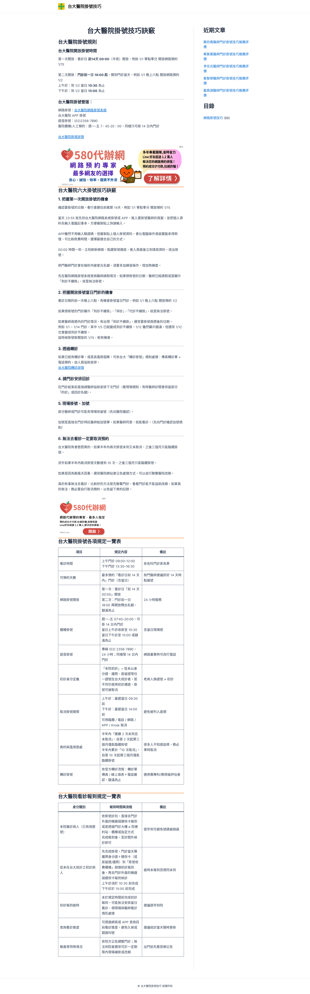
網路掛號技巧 (213, 118)
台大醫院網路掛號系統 (90, 110)
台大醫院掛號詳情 (71, 137)
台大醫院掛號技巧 (84, 6)
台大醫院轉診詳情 (71, 368)
